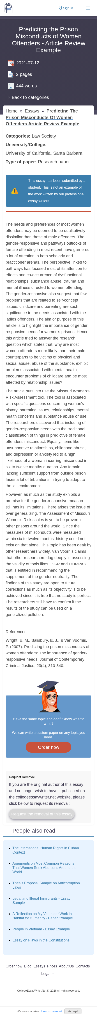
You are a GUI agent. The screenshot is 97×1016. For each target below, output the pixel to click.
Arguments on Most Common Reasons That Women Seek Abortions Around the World (44, 867)
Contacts (83, 966)
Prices (52, 966)
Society (49, 135)
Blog (28, 966)
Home (12, 110)
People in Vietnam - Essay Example (41, 929)
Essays (33, 110)
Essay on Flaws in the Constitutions (40, 940)
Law (36, 135)
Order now (48, 747)
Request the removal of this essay (41, 814)
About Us (66, 966)
